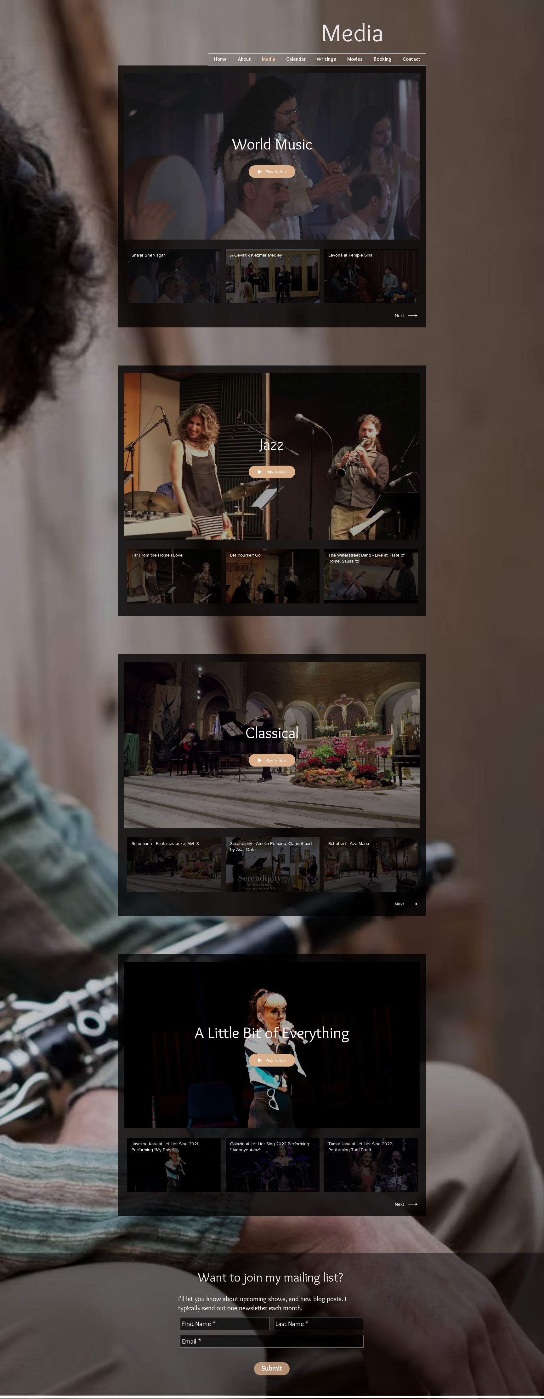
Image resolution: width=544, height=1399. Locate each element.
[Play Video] (174, 276)
